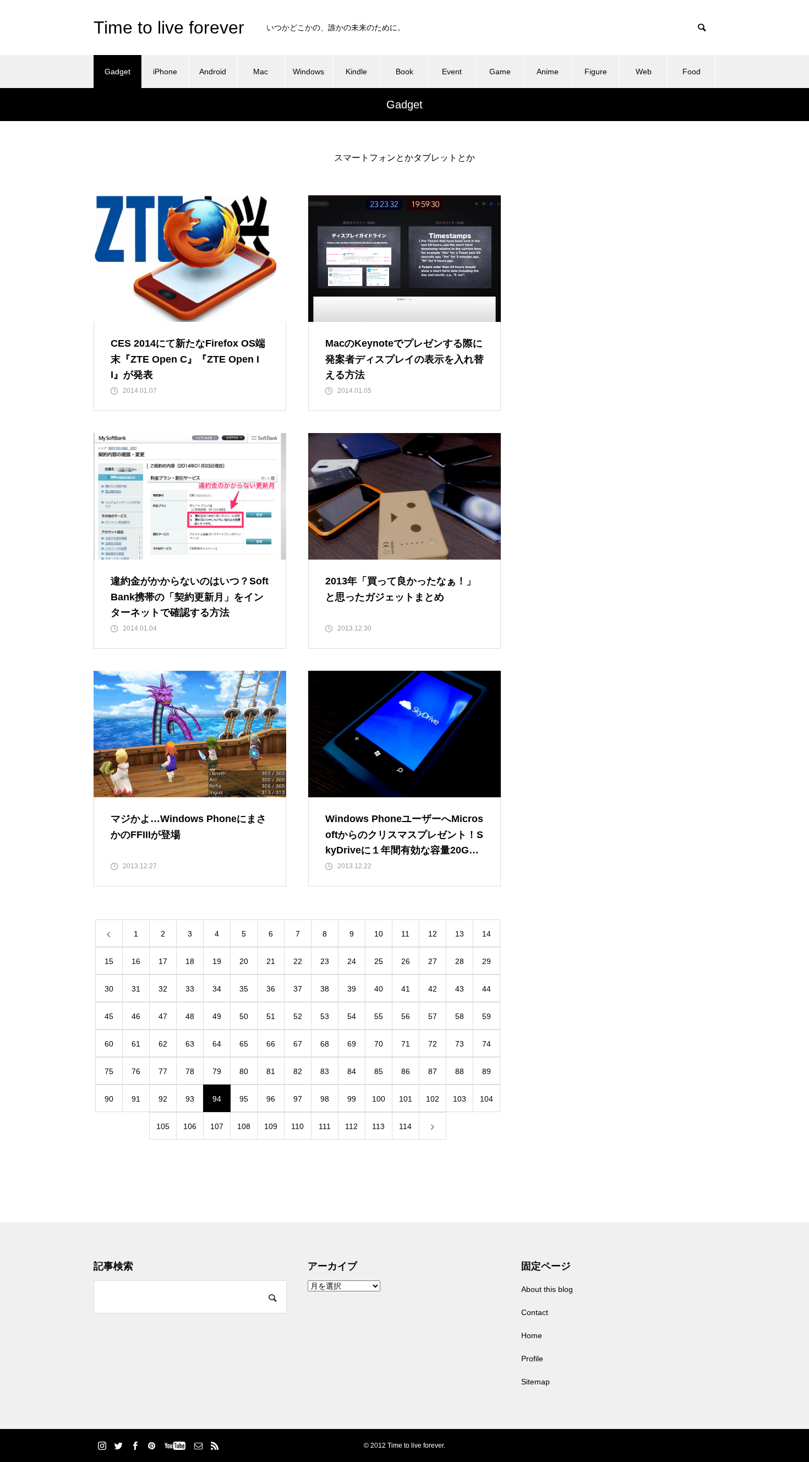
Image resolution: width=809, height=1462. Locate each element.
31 (136, 988)
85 (378, 1071)
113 (378, 1126)
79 (216, 1071)
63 (189, 1043)
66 (270, 1043)
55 (378, 1016)
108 (243, 1126)
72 (432, 1043)
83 (324, 1071)
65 (243, 1043)
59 (486, 1016)
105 (163, 1126)
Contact (534, 1312)
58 (459, 1016)
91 (136, 1098)
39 (351, 988)
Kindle (356, 71)
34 (216, 988)
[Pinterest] (151, 1445)
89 (486, 1071)
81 (270, 1071)
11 (405, 933)
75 (109, 1071)
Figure (595, 71)
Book (404, 71)
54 (351, 1016)
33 (189, 988)
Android (212, 71)
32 (162, 988)
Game (500, 71)
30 (109, 988)
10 (378, 933)
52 (297, 1016)
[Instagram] (101, 1445)
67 (297, 1043)
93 (189, 1098)
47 (162, 1016)
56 (405, 1016)
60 (109, 1043)
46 (136, 1016)
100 (378, 1098)
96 (270, 1098)
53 (324, 1016)
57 (432, 1016)
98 (324, 1098)
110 (297, 1126)
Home (531, 1335)
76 (136, 1071)
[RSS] (214, 1445)
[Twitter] (118, 1445)
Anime (548, 71)
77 (162, 1071)
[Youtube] (174, 1445)
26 (405, 961)
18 (189, 961)
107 (216, 1126)
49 (216, 1016)
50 (243, 1016)
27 (432, 961)
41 (405, 988)
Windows (308, 71)
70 (378, 1043)
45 (109, 1016)
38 (324, 988)
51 (270, 1016)
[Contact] (198, 1445)
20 (243, 961)
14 (486, 933)
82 (297, 1071)
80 (243, 1071)
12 (432, 933)
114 (405, 1126)
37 (297, 988)
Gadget (117, 71)
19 (216, 961)
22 (297, 961)
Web (644, 71)
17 (162, 961)
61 (136, 1043)
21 (270, 961)
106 (189, 1126)
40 (378, 988)
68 (324, 1043)
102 (432, 1098)
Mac (260, 71)
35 (243, 988)
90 (109, 1098)
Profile (532, 1358)
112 (351, 1126)
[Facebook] (134, 1445)
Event (452, 71)
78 (189, 1071)
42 (432, 988)
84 (351, 1071)
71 (405, 1043)
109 (270, 1126)
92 (162, 1098)
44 (486, 988)
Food (691, 71)
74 (486, 1043)
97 (297, 1098)
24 (351, 961)
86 (405, 1071)
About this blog (547, 1289)
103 (459, 1098)
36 (270, 988)
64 (216, 1043)
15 (109, 961)
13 (459, 933)
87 (432, 1071)
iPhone (165, 71)
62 (162, 1043)
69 (351, 1043)
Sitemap (535, 1381)
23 (324, 961)
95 (243, 1098)
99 (351, 1098)
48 (189, 1016)
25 (378, 961)
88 (459, 1071)
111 (325, 1126)
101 (405, 1098)
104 (486, 1098)
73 (459, 1043)
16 (136, 961)
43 (459, 988)
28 (459, 961)
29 (486, 961)
